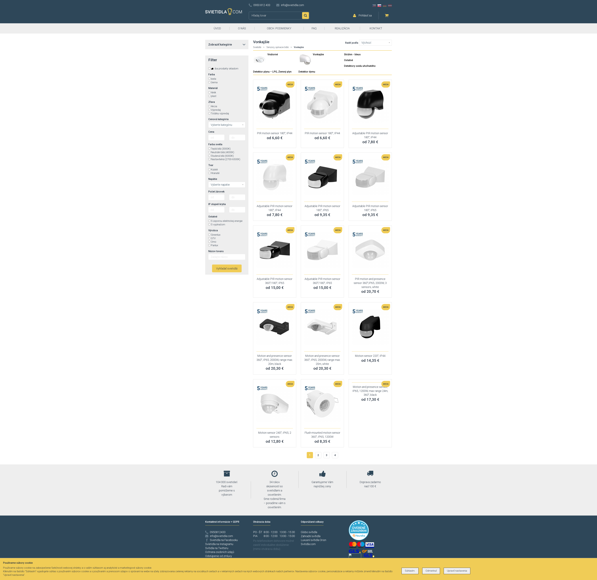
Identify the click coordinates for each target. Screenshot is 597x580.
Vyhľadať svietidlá (226, 268)
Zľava (211, 101)
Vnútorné (272, 54)
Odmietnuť (431, 570)
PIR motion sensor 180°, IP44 (274, 133)
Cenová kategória (218, 119)
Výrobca (213, 230)
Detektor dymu (306, 71)
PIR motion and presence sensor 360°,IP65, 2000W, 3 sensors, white (370, 282)
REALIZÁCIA (342, 28)
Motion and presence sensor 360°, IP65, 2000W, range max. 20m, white (322, 359)
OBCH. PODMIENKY (279, 28)
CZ (374, 5)
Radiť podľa (351, 42)
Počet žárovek (216, 191)
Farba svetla (215, 144)
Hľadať (305, 15)
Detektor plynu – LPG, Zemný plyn (272, 71)
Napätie (212, 179)
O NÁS (242, 28)
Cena (211, 131)
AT (390, 5)
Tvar (210, 165)
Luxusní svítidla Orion (313, 540)
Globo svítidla (309, 532)
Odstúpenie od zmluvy (218, 556)
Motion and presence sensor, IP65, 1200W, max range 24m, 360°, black (370, 390)
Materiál (213, 88)
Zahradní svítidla (310, 536)
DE (384, 5)
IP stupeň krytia (217, 204)
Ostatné (348, 60)
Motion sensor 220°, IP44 (370, 355)
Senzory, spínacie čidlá (277, 47)
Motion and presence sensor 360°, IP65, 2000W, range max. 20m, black (275, 359)
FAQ (314, 28)
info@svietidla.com (292, 5)
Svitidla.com (308, 544)
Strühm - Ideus (352, 54)
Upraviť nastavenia (457, 570)
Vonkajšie (318, 54)
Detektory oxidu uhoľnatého (360, 65)
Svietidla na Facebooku (224, 540)
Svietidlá (257, 47)
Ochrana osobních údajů (219, 552)
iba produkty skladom (226, 68)
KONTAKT (376, 28)
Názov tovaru (216, 251)
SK (379, 5)
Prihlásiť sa (365, 15)
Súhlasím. (410, 570)
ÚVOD (217, 28)
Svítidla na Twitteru (216, 548)
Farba (211, 74)
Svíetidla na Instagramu (219, 544)
